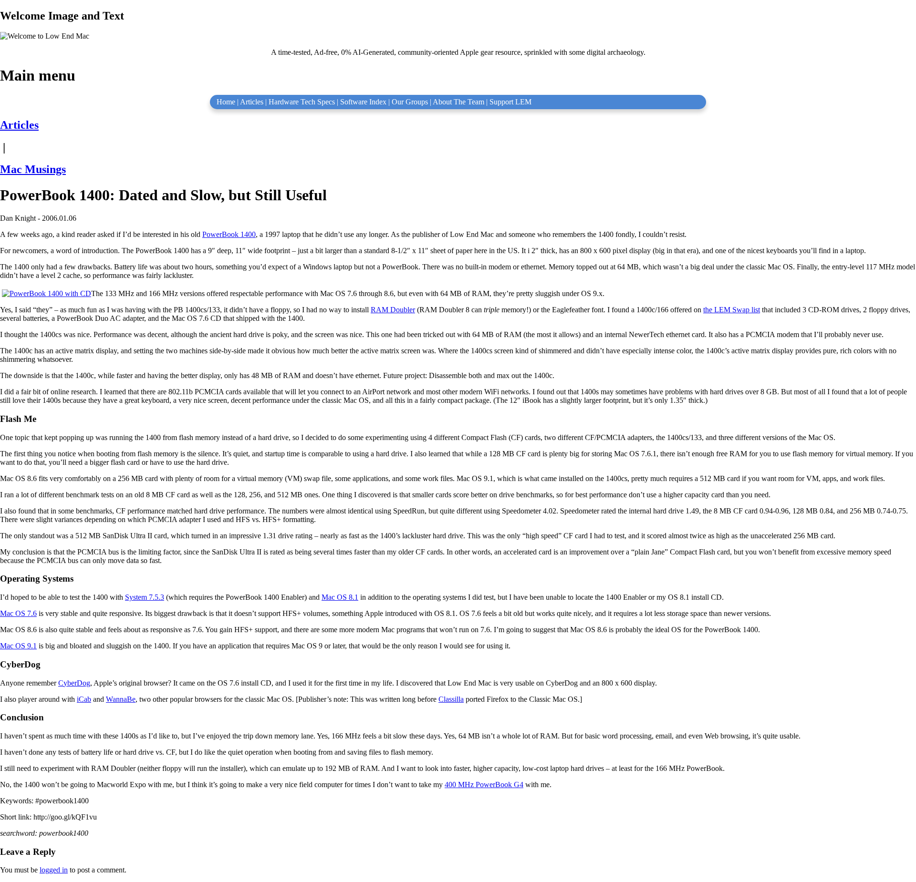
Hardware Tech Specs (302, 102)
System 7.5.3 (144, 597)
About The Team (458, 102)
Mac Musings (33, 169)
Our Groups (410, 102)
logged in (54, 870)
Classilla (451, 699)
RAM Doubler (393, 310)
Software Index (363, 102)
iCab (84, 699)
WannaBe (120, 699)
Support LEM (510, 102)
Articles (251, 102)
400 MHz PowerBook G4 (484, 784)
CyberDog (74, 683)
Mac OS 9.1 (18, 646)
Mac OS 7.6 (18, 613)
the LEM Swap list (731, 310)
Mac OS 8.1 (340, 597)
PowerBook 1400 (229, 234)
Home (226, 102)
